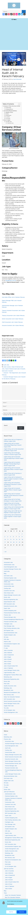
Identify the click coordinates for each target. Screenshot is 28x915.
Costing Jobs (7, 588)
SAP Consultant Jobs (9, 699)
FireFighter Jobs (8, 623)
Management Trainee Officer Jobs (13, 674)
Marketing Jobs (8, 677)
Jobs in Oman (7, 661)
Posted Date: (8, 107)
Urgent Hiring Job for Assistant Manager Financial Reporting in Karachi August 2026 (12, 464)
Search (6, 425)
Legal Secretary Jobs (9, 672)
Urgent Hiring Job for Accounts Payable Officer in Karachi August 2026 (12, 490)
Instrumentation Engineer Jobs (12, 643)
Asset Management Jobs (10, 567)
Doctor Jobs (7, 597)
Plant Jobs (6, 683)
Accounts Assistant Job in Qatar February (13, 325)
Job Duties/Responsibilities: (10, 110)
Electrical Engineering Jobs (11, 599)
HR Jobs (6, 637)
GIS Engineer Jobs (8, 630)
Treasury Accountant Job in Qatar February (13, 315)
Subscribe (21, 911)
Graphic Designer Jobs (10, 635)
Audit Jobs (6, 365)
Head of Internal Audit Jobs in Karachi (15, 368)
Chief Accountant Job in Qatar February (12, 322)
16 (22, 539)
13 (13, 539)
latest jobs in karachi (7, 370)
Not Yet (11, 911)
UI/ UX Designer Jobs (9, 710)
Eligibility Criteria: (9, 112)
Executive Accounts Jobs (10, 606)
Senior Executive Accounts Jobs (12, 701)
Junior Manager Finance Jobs (11, 670)
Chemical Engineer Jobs (10, 578)
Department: (8, 115)
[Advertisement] (14, 35)
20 (13, 542)
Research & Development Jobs (12, 692)
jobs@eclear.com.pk (10, 280)
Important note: (11, 123)
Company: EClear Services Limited (12, 106)
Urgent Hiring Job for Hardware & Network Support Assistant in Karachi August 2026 (14, 479)
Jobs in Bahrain (8, 652)
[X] (24, 14)
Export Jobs (7, 608)
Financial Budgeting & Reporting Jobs (14, 619)
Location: (8, 116)
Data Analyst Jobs (8, 593)
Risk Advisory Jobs (9, 694)
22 (19, 542)
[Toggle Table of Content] (18, 104)
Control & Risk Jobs (9, 586)
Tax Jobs (6, 708)
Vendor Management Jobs (11, 712)
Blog (5, 573)
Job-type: (8, 118)
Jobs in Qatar (7, 663)
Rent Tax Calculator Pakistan (12, 897)
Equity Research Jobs (9, 601)
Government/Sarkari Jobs (10, 632)
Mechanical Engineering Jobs (11, 679)
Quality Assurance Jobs (10, 685)
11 (7, 539)
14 (16, 539)
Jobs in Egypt (7, 657)
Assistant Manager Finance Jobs (12, 569)
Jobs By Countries (8, 868)
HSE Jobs (6, 639)
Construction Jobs (8, 584)
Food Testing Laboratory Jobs (12, 628)
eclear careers (7, 367)
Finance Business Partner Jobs (12, 612)
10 (5, 539)
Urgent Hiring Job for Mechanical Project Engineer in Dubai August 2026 (12, 516)
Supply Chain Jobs (9, 705)
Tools (5, 893)
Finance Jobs (7, 615)
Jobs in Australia (8, 650)
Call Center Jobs (8, 575)
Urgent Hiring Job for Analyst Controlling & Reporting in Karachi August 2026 (12, 445)
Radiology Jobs (8, 688)
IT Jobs (6, 648)
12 (10, 539)
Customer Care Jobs (9, 590)
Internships (7, 646)
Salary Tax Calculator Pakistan (12, 697)
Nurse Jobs (7, 681)
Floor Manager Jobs (9, 626)
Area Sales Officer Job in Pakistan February (13, 297)
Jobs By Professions (9, 791)
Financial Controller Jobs (10, 621)
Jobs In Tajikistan (8, 668)
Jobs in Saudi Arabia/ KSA (11, 666)
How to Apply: (7, 120)
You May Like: (9, 121)
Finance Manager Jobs (10, 617)
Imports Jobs (7, 641)
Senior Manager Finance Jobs (11, 703)
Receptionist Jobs (8, 690)
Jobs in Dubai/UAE (9, 654)
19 (10, 542)
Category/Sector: (9, 109)
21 (16, 542)
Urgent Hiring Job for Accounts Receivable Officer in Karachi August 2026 (13, 469)
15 (19, 539)
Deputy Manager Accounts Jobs (12, 595)
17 (5, 542)
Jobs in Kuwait (8, 659)
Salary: (7, 113)
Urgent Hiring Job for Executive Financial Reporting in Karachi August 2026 (13, 458)
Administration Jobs (9, 564)
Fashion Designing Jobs (10, 610)
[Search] (24, 11)
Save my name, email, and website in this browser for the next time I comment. (14, 413)
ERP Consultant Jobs (9, 604)
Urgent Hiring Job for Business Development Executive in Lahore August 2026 (12, 484)
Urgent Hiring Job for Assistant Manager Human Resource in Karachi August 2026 (13, 495)
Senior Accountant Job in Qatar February (12, 318)
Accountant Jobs (8, 562)
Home (5, 734)
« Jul (5, 551)
